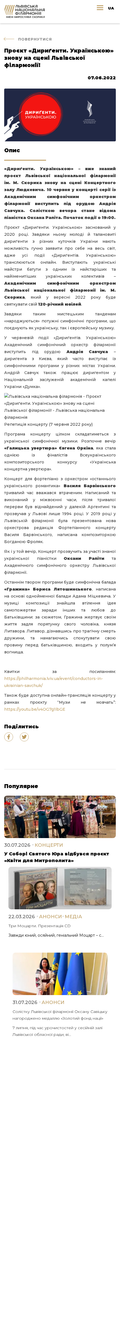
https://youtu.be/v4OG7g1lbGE (34, 709)
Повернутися (35, 39)
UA (111, 8)
